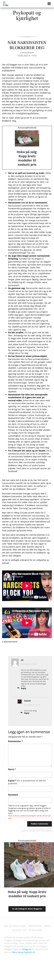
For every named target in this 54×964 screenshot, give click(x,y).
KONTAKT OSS (19, 930)
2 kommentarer (27, 52)
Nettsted (13, 794)
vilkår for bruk (41, 831)
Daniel (27, 700)
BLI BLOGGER (35, 930)
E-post (27, 782)
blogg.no (26, 949)
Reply (23, 688)
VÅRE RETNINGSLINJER (14, 926)
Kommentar (15, 741)
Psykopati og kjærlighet (27, 15)
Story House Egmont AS (23, 952)
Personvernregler (30, 831)
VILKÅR (47, 926)
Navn (12, 769)
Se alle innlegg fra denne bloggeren (27, 909)
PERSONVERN (35, 926)
